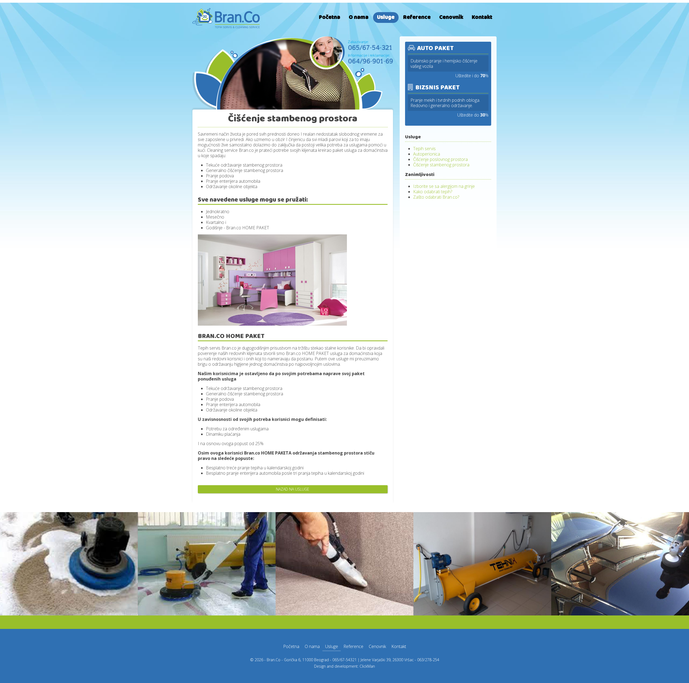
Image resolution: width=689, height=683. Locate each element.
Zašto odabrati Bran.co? (436, 197)
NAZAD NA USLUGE (292, 489)
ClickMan (367, 666)
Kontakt (482, 17)
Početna (329, 17)
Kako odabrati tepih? (432, 192)
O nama (358, 17)
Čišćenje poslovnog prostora (440, 159)
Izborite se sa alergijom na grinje (444, 186)
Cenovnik (451, 17)
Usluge (386, 17)
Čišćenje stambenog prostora (441, 165)
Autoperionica (426, 154)
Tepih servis (424, 149)
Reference (417, 17)
